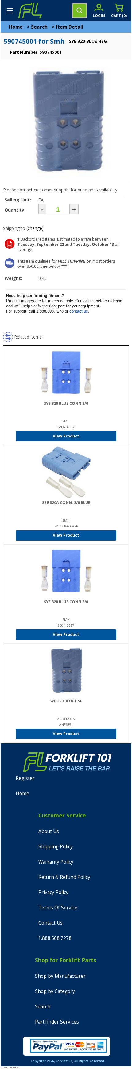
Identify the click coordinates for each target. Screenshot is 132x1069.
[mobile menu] (9, 10)
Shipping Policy (55, 846)
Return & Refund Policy (64, 877)
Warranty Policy (55, 862)
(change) (35, 228)
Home (16, 27)
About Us (48, 831)
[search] (79, 10)
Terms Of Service (57, 907)
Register (25, 778)
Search (39, 27)
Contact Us (50, 923)
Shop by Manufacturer (60, 976)
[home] (29, 10)
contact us (78, 311)
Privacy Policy (53, 892)
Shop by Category (55, 991)
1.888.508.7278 (55, 938)
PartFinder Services (57, 1022)
